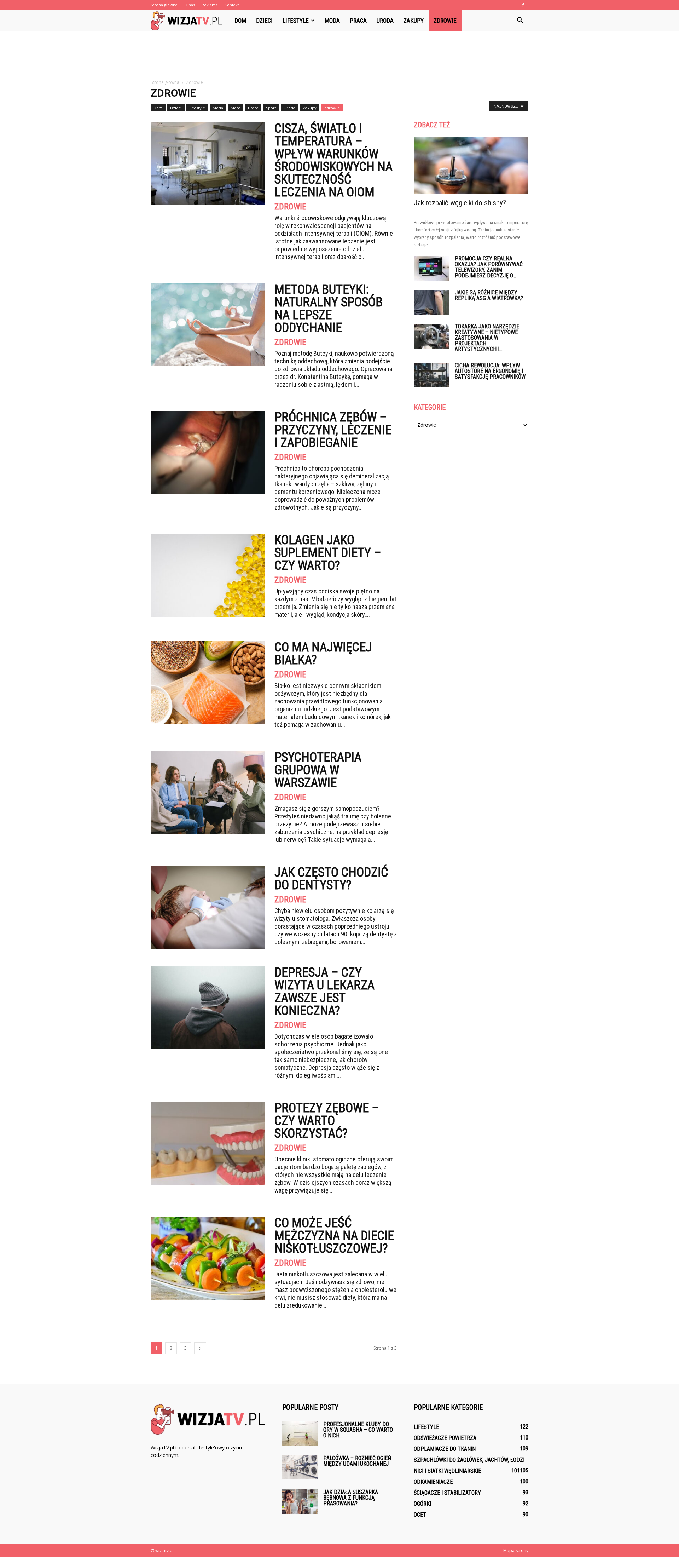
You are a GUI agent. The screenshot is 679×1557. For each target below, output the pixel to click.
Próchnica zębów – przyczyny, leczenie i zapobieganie (332, 430)
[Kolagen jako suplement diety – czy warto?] (208, 575)
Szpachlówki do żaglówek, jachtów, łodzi (469, 1460)
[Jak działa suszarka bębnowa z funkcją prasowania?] (300, 1501)
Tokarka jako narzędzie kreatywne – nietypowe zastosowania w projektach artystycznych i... (487, 337)
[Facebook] (523, 5)
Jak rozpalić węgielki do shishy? (460, 203)
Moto (235, 107)
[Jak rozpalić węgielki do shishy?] (471, 165)
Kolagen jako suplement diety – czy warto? (327, 553)
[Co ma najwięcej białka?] (208, 682)
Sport (271, 107)
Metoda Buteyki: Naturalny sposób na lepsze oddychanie (328, 308)
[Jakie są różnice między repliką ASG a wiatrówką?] (431, 302)
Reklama (210, 4)
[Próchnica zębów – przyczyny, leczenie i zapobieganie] (208, 452)
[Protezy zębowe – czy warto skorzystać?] (208, 1143)
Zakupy (414, 20)
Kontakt (232, 4)
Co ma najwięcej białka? (323, 653)
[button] (519, 20)
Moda (332, 20)
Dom (240, 20)
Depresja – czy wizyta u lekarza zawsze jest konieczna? (324, 991)
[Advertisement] (339, 55)
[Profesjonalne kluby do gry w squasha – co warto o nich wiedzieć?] (300, 1433)
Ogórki (422, 1503)
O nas (189, 4)
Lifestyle (296, 20)
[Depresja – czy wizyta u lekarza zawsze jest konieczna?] (208, 1007)
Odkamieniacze (433, 1481)
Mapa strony (515, 1550)
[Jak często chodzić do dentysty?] (208, 907)
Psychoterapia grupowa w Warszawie (317, 770)
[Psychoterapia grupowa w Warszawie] (208, 792)
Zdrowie (445, 20)
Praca (358, 20)
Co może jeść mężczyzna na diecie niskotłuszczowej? (334, 1236)
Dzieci (264, 20)
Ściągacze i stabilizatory (447, 1492)
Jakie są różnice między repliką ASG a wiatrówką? (489, 295)
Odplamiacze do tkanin (445, 1449)
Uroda (385, 20)
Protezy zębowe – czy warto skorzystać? (326, 1121)
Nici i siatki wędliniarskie (447, 1470)
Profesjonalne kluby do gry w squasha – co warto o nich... (358, 1430)
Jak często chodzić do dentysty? (331, 878)
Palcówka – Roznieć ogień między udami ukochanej (357, 1461)
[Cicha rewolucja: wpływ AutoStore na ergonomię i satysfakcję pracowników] (431, 375)
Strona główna (164, 4)
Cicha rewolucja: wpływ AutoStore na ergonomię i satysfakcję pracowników (490, 371)
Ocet (420, 1514)
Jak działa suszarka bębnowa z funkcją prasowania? (350, 1498)
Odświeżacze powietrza (445, 1438)
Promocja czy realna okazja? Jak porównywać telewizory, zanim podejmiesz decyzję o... (489, 267)
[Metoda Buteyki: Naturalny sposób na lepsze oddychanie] (208, 324)
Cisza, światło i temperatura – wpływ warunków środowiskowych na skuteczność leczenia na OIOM (333, 160)
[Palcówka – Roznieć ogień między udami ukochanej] (300, 1467)
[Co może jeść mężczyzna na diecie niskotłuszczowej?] (208, 1258)
